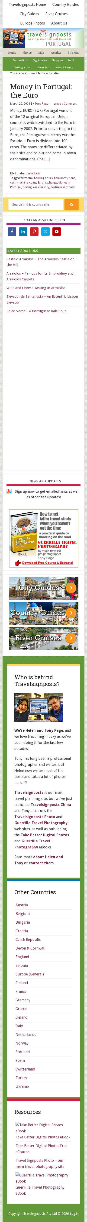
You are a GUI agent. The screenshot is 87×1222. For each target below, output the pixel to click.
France (21, 991)
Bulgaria (23, 922)
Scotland (23, 1052)
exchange (51, 182)
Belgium (23, 913)
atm (30, 178)
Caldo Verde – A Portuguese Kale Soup (36, 311)
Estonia (22, 965)
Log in (74, 1213)
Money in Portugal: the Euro (41, 90)
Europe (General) (30, 974)
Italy (19, 1026)
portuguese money (63, 187)
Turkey (21, 1078)
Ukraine (22, 1086)
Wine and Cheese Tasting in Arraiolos (35, 288)
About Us (59, 23)
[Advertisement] (43, 395)
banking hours (43, 178)
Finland (22, 983)
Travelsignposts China (51, 804)
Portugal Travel (44, 38)
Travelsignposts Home (27, 4)
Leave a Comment (65, 103)
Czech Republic (28, 939)
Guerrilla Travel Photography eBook (40, 1190)
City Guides (29, 14)
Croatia (22, 931)
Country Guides (65, 4)
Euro (41, 182)
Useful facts (33, 173)
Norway (22, 1043)
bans (72, 178)
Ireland (22, 1017)
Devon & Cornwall (30, 948)
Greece (21, 1009)
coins (32, 182)
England (22, 957)
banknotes (61, 178)
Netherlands (26, 1034)
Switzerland (25, 1069)
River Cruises (56, 14)
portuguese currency (36, 187)
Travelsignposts (28, 792)
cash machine (19, 182)
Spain (20, 1060)
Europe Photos (32, 23)
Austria (22, 905)
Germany (23, 1000)
